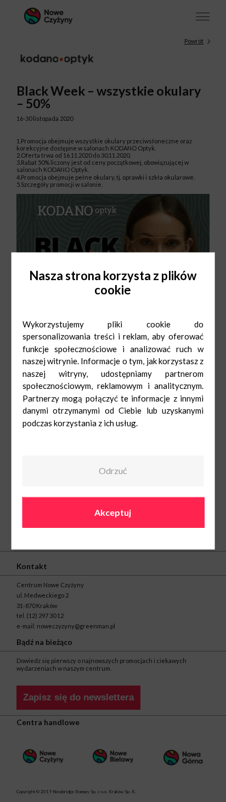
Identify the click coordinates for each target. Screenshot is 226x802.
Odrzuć (113, 470)
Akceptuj (112, 512)
